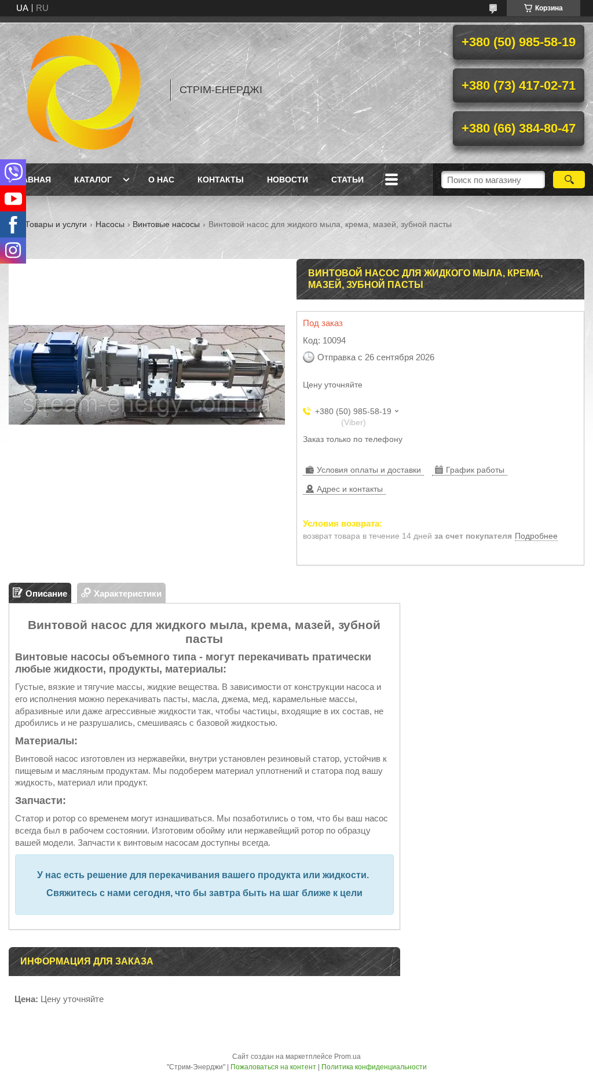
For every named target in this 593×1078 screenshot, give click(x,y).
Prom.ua (347, 1057)
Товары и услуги (56, 224)
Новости (287, 179)
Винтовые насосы (166, 224)
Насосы (110, 224)
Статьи (347, 179)
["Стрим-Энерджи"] (84, 90)
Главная (31, 179)
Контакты (220, 179)
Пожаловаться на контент (273, 1067)
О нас (161, 179)
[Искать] (569, 179)
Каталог (93, 179)
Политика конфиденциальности (374, 1067)
